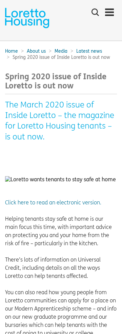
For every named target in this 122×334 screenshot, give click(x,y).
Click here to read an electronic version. (53, 202)
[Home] (27, 27)
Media (61, 51)
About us (36, 51)
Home (11, 51)
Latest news (89, 51)
